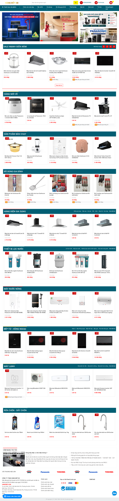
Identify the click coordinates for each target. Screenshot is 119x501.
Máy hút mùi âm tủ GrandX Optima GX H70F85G (36, 71)
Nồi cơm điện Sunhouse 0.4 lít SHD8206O (80, 156)
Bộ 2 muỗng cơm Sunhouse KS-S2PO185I (103, 194)
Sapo (72, 499)
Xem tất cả (59, 85)
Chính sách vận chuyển (47, 484)
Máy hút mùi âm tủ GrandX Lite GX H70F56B (14, 234)
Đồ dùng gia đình (61, 7)
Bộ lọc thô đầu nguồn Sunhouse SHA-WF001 (14, 271)
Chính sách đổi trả (46, 486)
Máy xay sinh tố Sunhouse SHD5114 (34, 156)
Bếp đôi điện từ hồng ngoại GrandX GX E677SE (35, 351)
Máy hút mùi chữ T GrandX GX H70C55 (58, 234)
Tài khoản (101, 2)
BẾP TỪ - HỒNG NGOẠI (15, 329)
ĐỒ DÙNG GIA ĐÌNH (13, 171)
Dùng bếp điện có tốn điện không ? (36, 453)
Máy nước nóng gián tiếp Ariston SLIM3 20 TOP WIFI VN (81, 71)
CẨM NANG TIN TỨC (10, 450)
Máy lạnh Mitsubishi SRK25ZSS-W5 (81, 389)
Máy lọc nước (76, 248)
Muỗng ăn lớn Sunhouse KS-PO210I (13, 194)
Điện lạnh (91, 7)
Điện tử (82, 7)
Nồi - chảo (95, 211)
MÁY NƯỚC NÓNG (13, 289)
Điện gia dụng (77, 211)
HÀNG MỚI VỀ (11, 94)
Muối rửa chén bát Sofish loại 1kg (59, 432)
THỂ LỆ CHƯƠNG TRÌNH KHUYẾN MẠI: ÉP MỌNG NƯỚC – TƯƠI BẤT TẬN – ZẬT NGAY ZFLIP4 (93, 459)
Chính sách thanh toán (47, 488)
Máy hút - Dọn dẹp (103, 211)
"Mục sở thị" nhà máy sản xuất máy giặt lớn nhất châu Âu (87, 465)
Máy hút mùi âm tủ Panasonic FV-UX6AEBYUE (81, 116)
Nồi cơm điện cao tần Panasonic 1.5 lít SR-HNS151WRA (14, 116)
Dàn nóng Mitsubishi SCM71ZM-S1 (36, 389)
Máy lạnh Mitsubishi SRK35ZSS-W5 (58, 389)
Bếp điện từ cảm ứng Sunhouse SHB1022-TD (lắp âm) (14, 351)
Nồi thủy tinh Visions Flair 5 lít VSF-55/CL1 (13, 156)
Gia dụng (49, 7)
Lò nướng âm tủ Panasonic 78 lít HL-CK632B (36, 116)
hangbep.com (6, 484)
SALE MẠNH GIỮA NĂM (15, 46)
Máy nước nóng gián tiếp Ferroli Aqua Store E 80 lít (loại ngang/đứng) (103, 312)
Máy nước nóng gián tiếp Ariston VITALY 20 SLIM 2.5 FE (58, 311)
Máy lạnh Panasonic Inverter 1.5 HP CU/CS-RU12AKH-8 (14, 389)
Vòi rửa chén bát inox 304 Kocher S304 (81, 433)
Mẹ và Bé (40, 7)
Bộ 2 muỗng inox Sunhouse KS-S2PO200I (81, 194)
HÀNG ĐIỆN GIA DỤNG (15, 211)
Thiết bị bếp (73, 7)
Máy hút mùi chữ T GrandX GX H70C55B (35, 234)
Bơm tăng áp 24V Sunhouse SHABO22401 (35, 271)
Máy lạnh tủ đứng (92, 366)
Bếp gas (96, 328)
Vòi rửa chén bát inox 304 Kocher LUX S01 (103, 433)
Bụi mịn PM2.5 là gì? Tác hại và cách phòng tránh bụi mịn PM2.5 (89, 462)
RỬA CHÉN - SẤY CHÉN (15, 410)
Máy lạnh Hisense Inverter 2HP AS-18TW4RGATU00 (103, 389)
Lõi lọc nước (69, 248)
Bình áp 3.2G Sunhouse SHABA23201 (56, 271)
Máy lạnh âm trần (82, 366)
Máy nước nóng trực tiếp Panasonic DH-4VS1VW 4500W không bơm (13, 312)
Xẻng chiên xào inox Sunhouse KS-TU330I (36, 194)
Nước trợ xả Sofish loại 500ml (35, 432)
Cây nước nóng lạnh (103, 248)
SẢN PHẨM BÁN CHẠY (15, 134)
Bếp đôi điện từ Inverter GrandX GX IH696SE (105, 71)
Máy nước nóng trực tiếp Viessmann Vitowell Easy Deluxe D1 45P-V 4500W (81, 312)
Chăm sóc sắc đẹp (28, 7)
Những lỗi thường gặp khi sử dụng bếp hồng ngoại (85, 455)
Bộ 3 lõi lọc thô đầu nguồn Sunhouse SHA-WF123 (79, 271)
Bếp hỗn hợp (89, 328)
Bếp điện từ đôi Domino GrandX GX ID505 (81, 351)
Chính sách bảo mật (46, 482)
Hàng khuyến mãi (109, 8)
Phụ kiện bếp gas (103, 328)
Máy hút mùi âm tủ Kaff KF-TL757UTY (79, 234)
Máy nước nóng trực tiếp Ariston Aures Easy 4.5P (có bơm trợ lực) (58, 156)
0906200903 (87, 2)
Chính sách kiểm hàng (47, 490)
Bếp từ (74, 328)
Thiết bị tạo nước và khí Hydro (89, 248)
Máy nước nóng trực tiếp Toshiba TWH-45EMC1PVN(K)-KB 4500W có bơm (36, 312)
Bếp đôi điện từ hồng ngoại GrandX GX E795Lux (57, 351)
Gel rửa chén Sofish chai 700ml (14, 432)
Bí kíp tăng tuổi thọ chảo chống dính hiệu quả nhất (85, 453)
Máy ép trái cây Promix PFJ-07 (103, 116)
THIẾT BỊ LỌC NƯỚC (13, 249)
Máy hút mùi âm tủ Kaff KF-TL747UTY (102, 234)
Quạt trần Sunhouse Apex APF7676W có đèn (56, 116)
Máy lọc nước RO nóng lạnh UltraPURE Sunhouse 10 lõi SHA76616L (102, 272)
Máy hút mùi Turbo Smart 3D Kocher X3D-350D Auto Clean (102, 156)
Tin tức (100, 7)
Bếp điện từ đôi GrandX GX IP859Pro (102, 351)
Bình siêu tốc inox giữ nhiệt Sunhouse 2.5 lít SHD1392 (11, 71)
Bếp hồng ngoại (81, 328)
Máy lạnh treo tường (103, 366)
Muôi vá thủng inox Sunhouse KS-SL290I (59, 194)
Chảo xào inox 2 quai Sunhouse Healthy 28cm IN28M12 (58, 71)
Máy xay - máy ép (86, 211)
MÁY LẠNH (9, 366)
